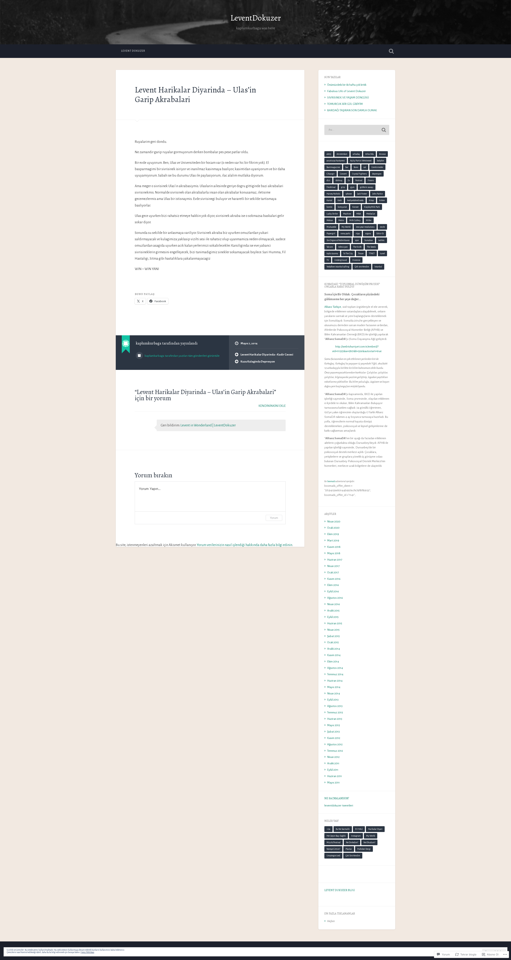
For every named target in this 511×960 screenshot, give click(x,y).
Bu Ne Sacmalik (343, 829)
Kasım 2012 (333, 738)
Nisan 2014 (333, 693)
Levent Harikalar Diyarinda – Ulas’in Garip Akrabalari (195, 94)
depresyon (376, 174)
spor (357, 240)
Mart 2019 (333, 540)
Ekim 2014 (333, 661)
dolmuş (339, 180)
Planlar (349, 849)
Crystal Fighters (359, 174)
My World (346, 227)
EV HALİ (359, 829)
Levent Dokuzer (133, 51)
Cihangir (331, 174)
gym (352, 187)
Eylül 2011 (332, 769)
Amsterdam (342, 154)
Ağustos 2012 (335, 744)
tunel (382, 253)
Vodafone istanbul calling (338, 266)
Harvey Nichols (333, 194)
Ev (349, 180)
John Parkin (377, 194)
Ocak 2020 (333, 527)
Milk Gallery (354, 220)
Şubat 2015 (333, 636)
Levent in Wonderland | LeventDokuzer (208, 425)
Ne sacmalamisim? (336, 798)
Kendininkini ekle (272, 405)
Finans (371, 180)
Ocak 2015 (333, 642)
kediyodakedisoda (355, 200)
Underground (340, 260)
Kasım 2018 (334, 546)
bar (346, 167)
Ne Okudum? (369, 842)
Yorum (274, 517)
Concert (343, 174)
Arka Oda (369, 154)
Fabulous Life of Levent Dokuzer (346, 91)
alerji (329, 154)
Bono (356, 167)
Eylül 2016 (333, 591)
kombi (329, 207)
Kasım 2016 (334, 578)
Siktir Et (380, 233)
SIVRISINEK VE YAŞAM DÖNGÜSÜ (348, 97)
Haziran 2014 (335, 680)
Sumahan (368, 240)
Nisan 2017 (333, 566)
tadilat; (381, 240)
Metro (341, 220)
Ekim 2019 (333, 534)
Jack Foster (362, 194)
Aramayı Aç (391, 51)
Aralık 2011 (333, 763)
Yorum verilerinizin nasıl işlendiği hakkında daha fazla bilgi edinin (244, 545)
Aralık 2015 (333, 610)
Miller (368, 220)
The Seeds (371, 247)
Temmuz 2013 (335, 712)
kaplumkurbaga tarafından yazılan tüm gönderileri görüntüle (182, 355)
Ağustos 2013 (335, 706)
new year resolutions (365, 227)
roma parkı (345, 233)
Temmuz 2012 (335, 750)
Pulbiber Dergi (364, 849)
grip (343, 187)
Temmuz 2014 (335, 674)
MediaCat (370, 213)
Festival (358, 180)
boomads (331, 481)
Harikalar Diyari (375, 829)
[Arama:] (356, 130)
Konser (355, 207)
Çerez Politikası (87, 952)
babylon (380, 160)
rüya (358, 233)
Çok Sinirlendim (353, 855)
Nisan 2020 (333, 521)
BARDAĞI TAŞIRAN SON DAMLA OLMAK (352, 110)
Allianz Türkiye (332, 306)
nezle (382, 227)
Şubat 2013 (333, 731)
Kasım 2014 (334, 655)
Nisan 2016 (333, 604)
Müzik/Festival (334, 842)
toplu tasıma (332, 253)
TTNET (372, 253)
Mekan (330, 220)
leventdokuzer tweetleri (338, 805)
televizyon (343, 247)
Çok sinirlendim (362, 266)
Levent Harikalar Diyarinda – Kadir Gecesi (267, 354)
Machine (347, 213)
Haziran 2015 (334, 623)
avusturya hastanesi (336, 160)
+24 (328, 829)
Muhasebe (331, 227)
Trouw (360, 253)
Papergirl (331, 233)
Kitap (371, 200)
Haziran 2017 (334, 559)
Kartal (329, 200)
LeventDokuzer (255, 17)
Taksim (330, 247)
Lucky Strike (332, 213)
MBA (358, 213)
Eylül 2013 (333, 699)
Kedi (340, 200)
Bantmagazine (333, 167)
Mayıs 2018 (333, 553)
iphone (349, 194)
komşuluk (342, 207)
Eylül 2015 (333, 617)
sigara (368, 233)
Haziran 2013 (334, 718)
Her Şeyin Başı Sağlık (336, 836)
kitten (382, 200)
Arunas (382, 154)
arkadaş (356, 154)
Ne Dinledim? (352, 842)
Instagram (356, 836)
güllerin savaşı (366, 187)
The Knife (357, 247)
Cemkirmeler (377, 167)
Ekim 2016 (333, 585)
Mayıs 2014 (333, 687)
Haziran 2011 (334, 776)
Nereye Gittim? (333, 849)
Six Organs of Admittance (338, 240)
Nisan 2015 (333, 629)
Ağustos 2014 (335, 667)
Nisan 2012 (333, 756)
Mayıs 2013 (333, 725)
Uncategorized (333, 855)
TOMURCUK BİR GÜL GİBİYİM (345, 103)
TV (328, 260)
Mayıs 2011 (333, 782)
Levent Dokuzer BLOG (339, 890)
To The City (348, 253)
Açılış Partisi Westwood (360, 160)
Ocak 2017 (333, 572)
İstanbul (378, 266)
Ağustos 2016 (335, 597)
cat (364, 167)
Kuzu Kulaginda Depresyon (258, 361)
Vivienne (356, 260)
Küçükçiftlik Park (372, 207)
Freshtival (331, 187)
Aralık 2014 (333, 648)
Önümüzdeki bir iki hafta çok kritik (346, 84)
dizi (328, 180)
